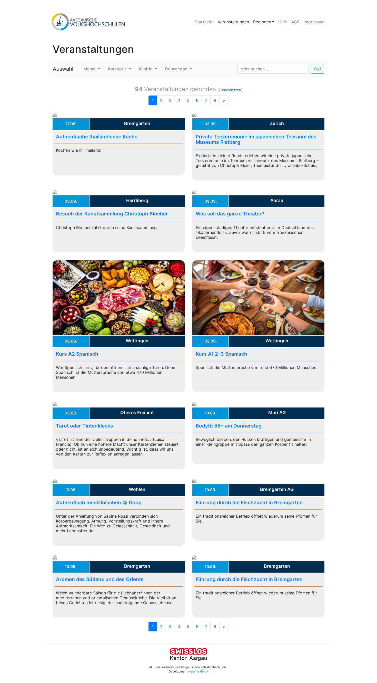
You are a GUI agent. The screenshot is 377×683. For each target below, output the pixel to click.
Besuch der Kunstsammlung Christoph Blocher (112, 214)
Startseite (204, 21)
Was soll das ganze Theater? (230, 214)
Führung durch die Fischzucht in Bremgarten (249, 502)
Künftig (146, 68)
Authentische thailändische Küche (96, 137)
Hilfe (282, 21)
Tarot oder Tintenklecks (84, 426)
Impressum (314, 21)
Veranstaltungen (233, 21)
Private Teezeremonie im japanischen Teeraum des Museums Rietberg (256, 139)
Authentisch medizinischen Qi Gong (99, 502)
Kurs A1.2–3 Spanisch (221, 354)
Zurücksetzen (230, 90)
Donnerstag (177, 68)
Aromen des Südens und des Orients (100, 579)
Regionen (262, 21)
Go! (317, 68)
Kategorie (118, 68)
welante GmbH (198, 671)
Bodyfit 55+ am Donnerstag (229, 426)
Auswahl (63, 69)
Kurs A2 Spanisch (77, 354)
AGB (295, 21)
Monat (90, 68)
